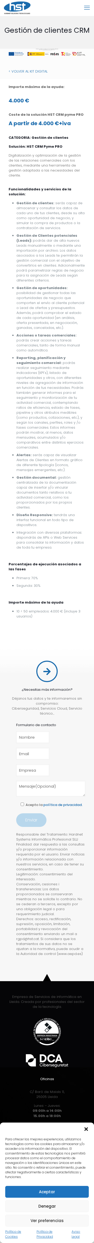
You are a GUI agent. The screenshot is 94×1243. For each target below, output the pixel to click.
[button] (86, 1129)
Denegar (47, 1206)
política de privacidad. (63, 804)
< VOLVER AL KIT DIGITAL (28, 71)
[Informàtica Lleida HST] (17, 7)
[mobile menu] (87, 7)
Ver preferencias (47, 1220)
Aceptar (47, 1192)
